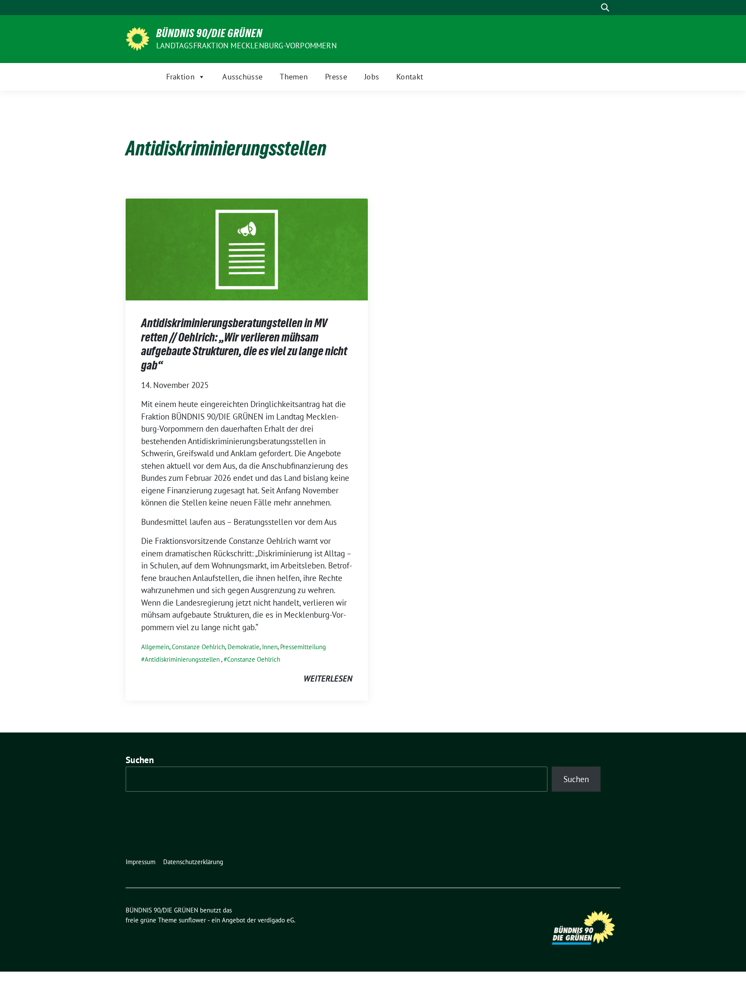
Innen (270, 647)
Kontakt (409, 77)
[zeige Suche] (605, 7)
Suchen (140, 760)
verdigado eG (276, 920)
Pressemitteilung (303, 647)
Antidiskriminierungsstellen (182, 659)
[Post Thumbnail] (247, 248)
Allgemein (155, 647)
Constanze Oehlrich (198, 647)
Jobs (371, 77)
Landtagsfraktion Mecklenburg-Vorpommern (246, 46)
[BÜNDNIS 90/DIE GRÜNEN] (137, 38)
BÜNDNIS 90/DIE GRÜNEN (209, 33)
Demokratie (243, 647)
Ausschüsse (242, 77)
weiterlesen (327, 678)
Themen (294, 77)
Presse (336, 77)
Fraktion (180, 77)
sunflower (192, 920)
